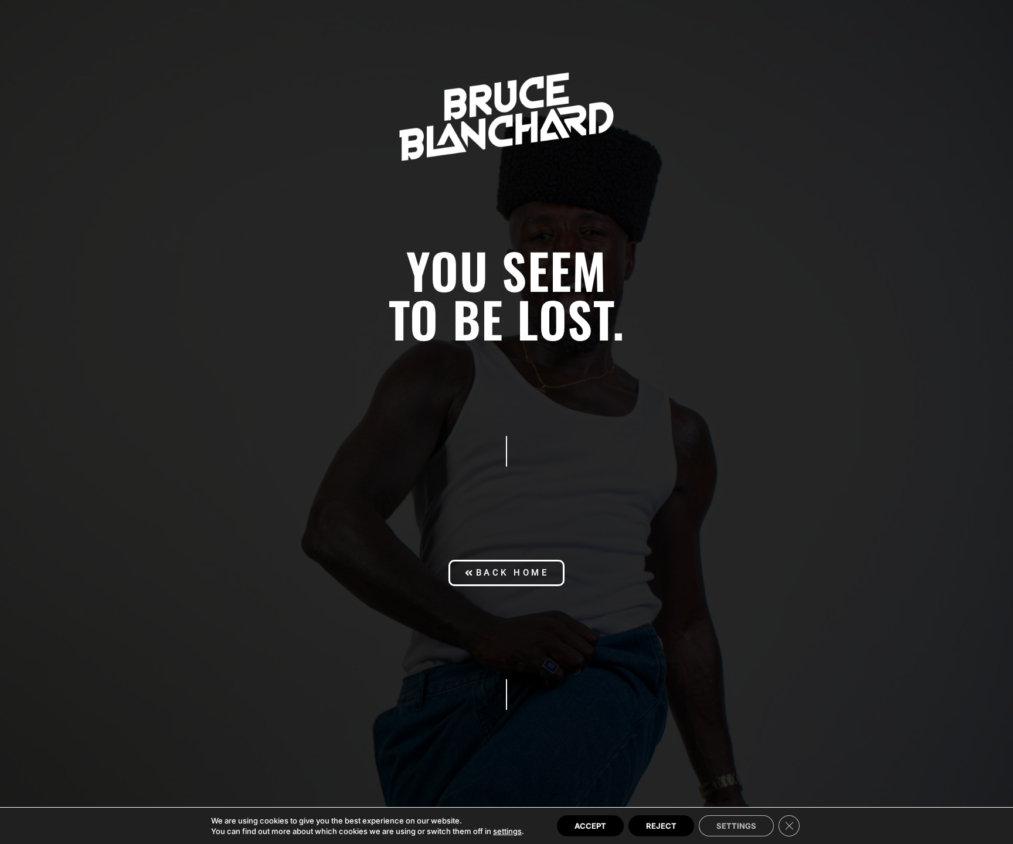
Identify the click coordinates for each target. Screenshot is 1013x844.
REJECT (661, 826)
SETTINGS (736, 826)
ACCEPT (590, 826)
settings (507, 831)
